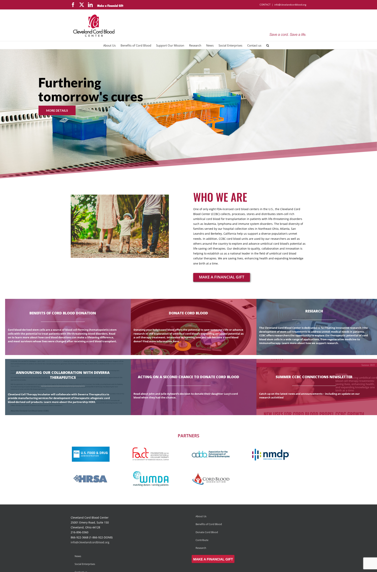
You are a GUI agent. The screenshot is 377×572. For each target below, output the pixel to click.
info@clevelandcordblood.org (290, 4)
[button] (267, 45)
